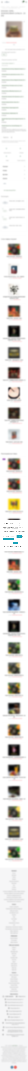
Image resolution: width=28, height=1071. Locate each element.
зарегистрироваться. (8, 538)
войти (19, 536)
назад (15, 542)
